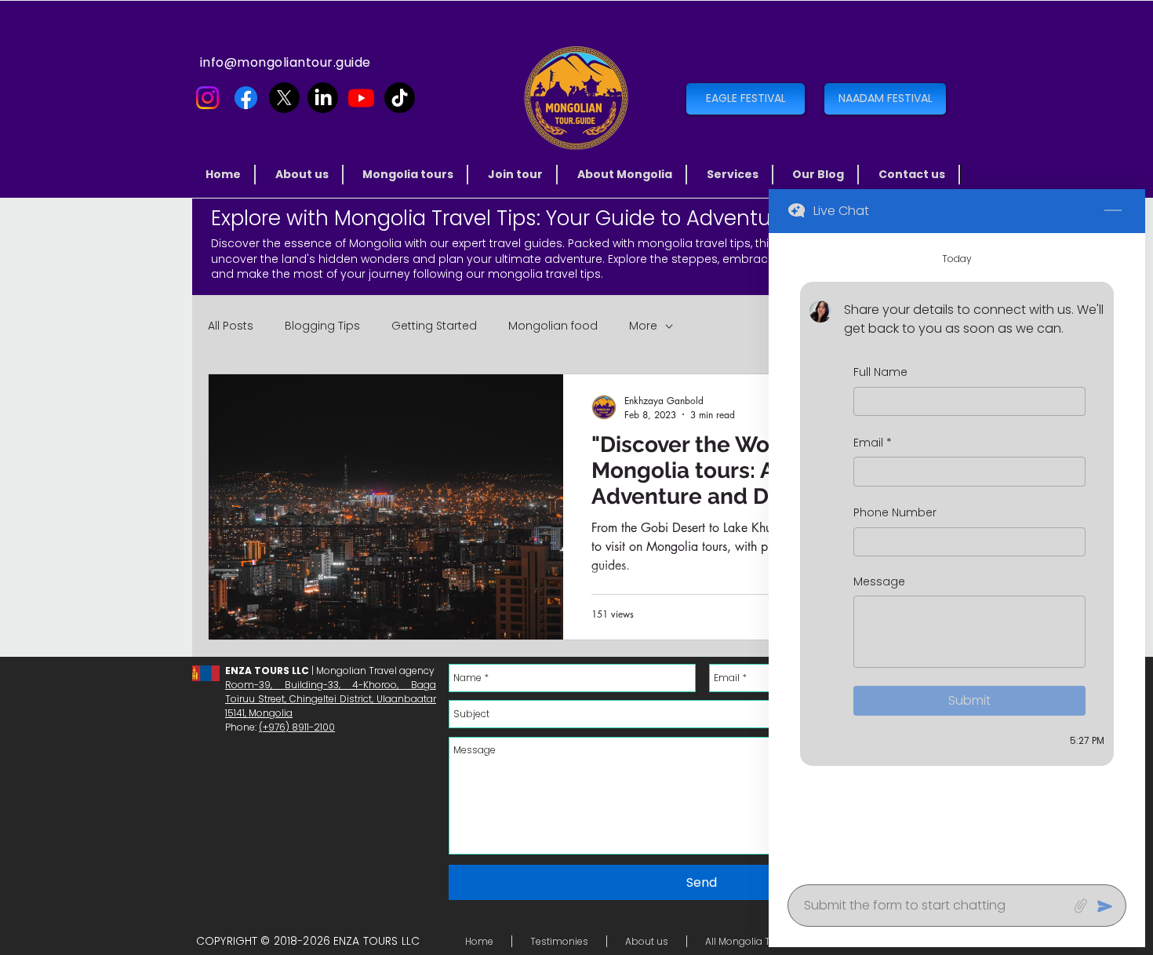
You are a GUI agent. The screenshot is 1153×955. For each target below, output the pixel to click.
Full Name (880, 372)
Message (879, 581)
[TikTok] (399, 97)
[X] (284, 97)
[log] (957, 554)
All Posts (230, 326)
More (643, 326)
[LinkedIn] (322, 97)
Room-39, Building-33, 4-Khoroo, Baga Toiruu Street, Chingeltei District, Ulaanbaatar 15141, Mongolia (330, 699)
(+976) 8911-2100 (297, 727)
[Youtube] (361, 97)
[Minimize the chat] (1113, 211)
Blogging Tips (322, 326)
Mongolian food (553, 326)
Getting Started (434, 326)
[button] (409, 174)
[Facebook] (246, 97)
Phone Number (895, 513)
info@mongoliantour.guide (285, 62)
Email (872, 443)
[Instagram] (207, 97)
